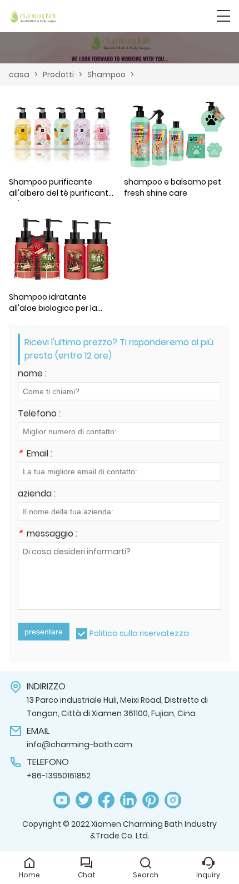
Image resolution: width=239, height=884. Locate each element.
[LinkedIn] (128, 800)
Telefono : (39, 414)
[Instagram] (173, 800)
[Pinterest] (151, 800)
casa (19, 74)
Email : (35, 454)
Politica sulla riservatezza (139, 633)
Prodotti (58, 74)
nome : (32, 374)
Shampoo (106, 74)
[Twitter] (84, 800)
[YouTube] (62, 800)
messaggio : (47, 534)
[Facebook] (106, 800)
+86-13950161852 (59, 775)
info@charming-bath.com (79, 744)
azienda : (37, 494)
